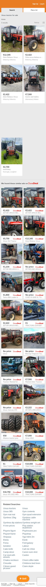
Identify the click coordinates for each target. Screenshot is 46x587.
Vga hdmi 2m (28, 537)
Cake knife (8, 549)
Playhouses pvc (29, 531)
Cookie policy (6, 585)
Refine (36, 23)
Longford (13, 172)
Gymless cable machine (29, 518)
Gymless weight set (31, 523)
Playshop (26, 534)
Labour (25, 546)
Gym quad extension (31, 514)
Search (12, 10)
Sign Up (35, 4)
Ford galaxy (27, 543)
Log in (20, 584)
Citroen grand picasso (9, 567)
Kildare (35, 99)
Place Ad (34, 10)
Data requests (30, 584)
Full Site (4, 584)
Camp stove (8, 552)
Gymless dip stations (12, 523)
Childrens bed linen (31, 563)
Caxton (25, 555)
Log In (42, 4)
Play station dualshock (27, 527)
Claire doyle (27, 566)
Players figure (9, 531)
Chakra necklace (11, 560)
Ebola (6, 540)
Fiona (5, 543)
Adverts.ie (11, 4)
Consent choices (19, 585)
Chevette (7, 563)
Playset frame (9, 534)
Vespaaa (7, 537)
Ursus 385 (8, 511)
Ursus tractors (9, 508)
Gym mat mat (9, 514)
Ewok (24, 540)
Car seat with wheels (9, 556)
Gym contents (28, 511)
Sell (24, 578)
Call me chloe (28, 549)
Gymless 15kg (9, 517)
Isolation (7, 546)
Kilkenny (13, 60)
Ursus (25, 508)
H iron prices (9, 526)
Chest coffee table (30, 560)
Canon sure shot (29, 552)
